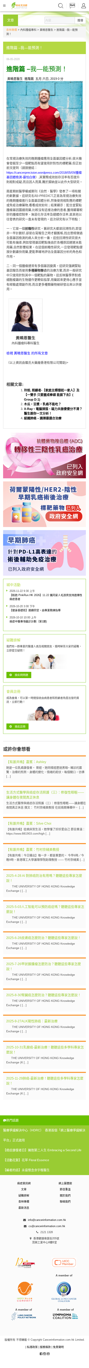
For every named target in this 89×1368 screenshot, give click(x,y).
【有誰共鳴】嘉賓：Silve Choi (28, 823)
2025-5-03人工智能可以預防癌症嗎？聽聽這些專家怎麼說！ (45, 909)
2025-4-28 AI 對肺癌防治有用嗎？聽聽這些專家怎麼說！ (44, 878)
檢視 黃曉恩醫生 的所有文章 (27, 353)
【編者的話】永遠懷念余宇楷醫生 (26, 1170)
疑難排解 (23, 1195)
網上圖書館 (65, 1183)
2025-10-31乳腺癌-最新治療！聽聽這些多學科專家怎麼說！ (45, 1050)
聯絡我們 (65, 1201)
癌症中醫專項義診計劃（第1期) (28, 621)
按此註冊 (20, 726)
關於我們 (65, 1195)
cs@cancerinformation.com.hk (47, 1226)
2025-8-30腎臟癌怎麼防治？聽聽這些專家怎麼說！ (43, 995)
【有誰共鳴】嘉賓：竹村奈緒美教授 (32, 849)
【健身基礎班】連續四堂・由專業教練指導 (35, 610)
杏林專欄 (11, 29)
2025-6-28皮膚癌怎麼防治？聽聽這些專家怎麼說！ (43, 938)
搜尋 (80, 20)
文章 (23, 1189)
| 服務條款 (45, 1347)
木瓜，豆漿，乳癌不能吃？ (42, 404)
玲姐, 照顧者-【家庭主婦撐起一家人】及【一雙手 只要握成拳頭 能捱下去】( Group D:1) (51, 394)
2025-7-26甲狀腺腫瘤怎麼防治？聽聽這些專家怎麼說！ (43, 966)
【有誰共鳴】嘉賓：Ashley (26, 762)
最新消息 (23, 1207)
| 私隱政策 (31, 1347)
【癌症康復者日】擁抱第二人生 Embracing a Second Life (42, 1150)
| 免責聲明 (58, 1347)
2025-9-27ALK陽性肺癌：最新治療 (32, 1021)
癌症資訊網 (24, 1183)
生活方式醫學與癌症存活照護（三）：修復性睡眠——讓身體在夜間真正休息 (45, 795)
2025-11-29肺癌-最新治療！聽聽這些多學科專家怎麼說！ (44, 1081)
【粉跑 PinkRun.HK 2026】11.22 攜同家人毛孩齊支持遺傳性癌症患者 (46, 597)
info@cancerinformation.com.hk (47, 1219)
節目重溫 (65, 1189)
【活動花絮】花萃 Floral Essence (26, 1160)
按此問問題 (21, 674)
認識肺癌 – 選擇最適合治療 (42, 418)
